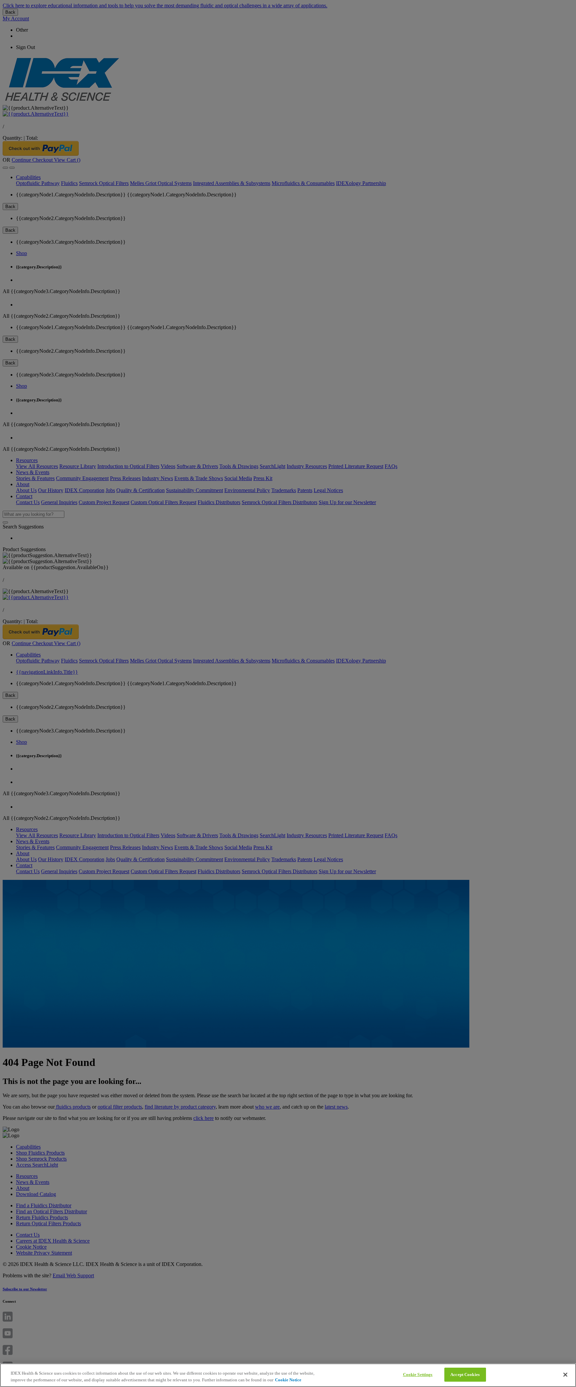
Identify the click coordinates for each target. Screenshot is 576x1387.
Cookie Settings (418, 1374)
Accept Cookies (465, 1374)
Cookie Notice (288, 1379)
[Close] (565, 1374)
